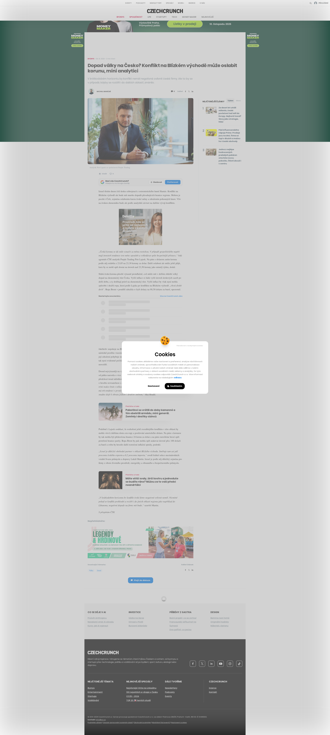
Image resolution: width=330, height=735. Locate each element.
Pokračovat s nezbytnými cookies (190, 346)
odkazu (178, 377)
